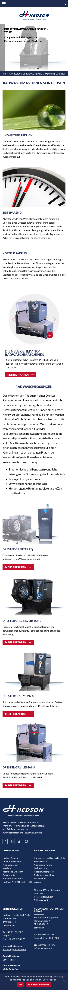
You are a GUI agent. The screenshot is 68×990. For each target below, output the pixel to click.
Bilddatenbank (41, 900)
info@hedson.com (43, 948)
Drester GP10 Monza (18, 696)
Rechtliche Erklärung (13, 871)
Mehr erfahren (18, 374)
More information (38, 984)
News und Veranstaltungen (47, 890)
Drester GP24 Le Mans (19, 767)
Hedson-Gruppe (10, 858)
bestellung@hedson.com (14, 949)
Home (5, 74)
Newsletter (39, 893)
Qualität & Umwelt (12, 861)
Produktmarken (10, 864)
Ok (20, 984)
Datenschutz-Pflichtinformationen (13, 877)
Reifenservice (40, 861)
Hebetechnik (40, 878)
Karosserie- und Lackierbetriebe (49, 858)
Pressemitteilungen (43, 896)
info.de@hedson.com (13, 945)
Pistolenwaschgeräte (44, 871)
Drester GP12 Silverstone (22, 620)
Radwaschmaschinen (44, 875)
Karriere (7, 868)
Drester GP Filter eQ (18, 549)
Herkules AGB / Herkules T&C (17, 882)
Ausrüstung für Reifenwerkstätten (26, 74)
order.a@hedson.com (44, 944)
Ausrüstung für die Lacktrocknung (43, 866)
